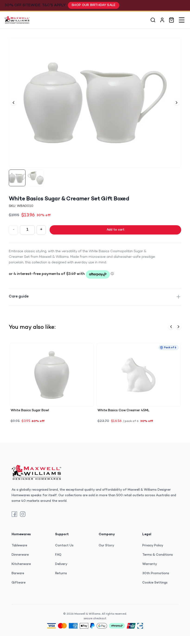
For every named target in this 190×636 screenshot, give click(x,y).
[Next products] (178, 326)
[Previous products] (171, 326)
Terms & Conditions (157, 555)
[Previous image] (13, 102)
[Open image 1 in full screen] (95, 102)
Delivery (61, 564)
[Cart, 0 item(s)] (171, 20)
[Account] (162, 20)
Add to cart (115, 230)
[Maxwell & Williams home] (17, 20)
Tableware (19, 545)
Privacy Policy (152, 545)
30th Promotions (155, 573)
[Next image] (176, 102)
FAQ (58, 555)
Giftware (18, 582)
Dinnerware (20, 555)
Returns (61, 573)
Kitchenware (21, 564)
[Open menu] (181, 20)
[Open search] (153, 20)
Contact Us (64, 545)
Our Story (106, 545)
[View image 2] (35, 178)
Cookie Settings (155, 582)
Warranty (149, 564)
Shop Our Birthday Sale (94, 5)
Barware (18, 573)
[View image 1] (17, 178)
